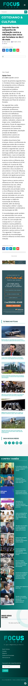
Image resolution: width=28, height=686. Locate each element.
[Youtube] (17, 443)
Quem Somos (6, 649)
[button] (24, 5)
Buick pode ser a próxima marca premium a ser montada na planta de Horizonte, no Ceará (13, 340)
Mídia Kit (4, 653)
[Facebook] (5, 443)
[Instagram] (13, 443)
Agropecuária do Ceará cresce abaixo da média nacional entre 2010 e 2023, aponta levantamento (12, 431)
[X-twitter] (9, 443)
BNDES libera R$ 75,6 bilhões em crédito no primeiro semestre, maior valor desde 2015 (12, 413)
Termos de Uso (6, 657)
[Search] (25, 11)
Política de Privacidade (8, 655)
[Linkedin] (20, 443)
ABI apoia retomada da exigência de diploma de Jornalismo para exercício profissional (12, 395)
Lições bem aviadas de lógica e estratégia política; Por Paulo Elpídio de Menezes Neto (12, 358)
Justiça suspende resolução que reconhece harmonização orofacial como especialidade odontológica (12, 376)
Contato (4, 651)
